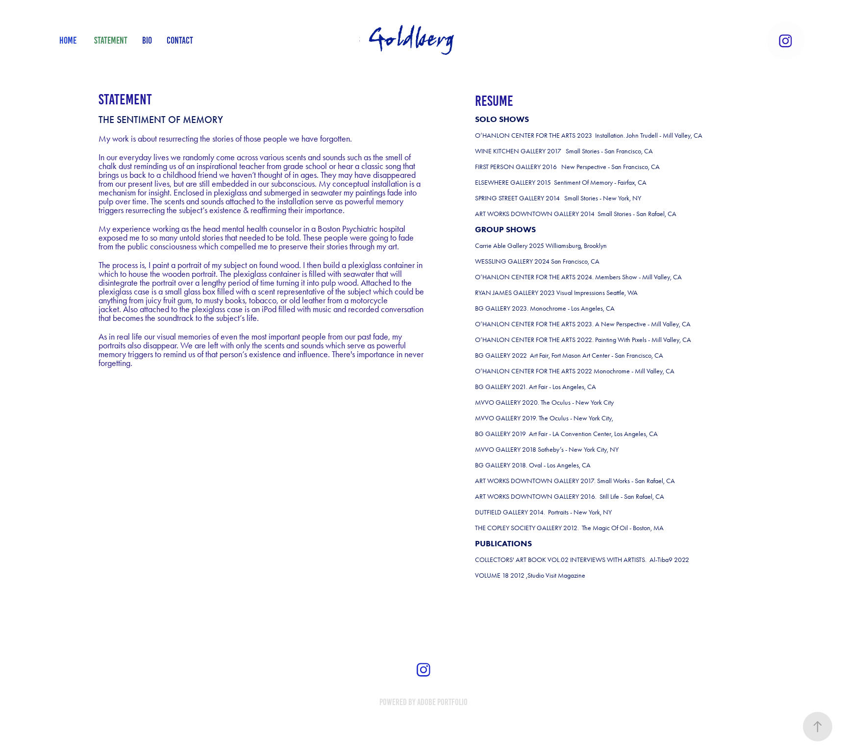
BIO (147, 40)
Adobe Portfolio (442, 702)
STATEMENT (110, 40)
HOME (67, 40)
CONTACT (180, 40)
